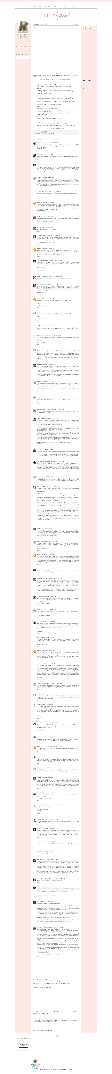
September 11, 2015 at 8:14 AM (46, 154)
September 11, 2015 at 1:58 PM (48, 528)
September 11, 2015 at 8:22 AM (55, 164)
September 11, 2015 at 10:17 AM (51, 284)
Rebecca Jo (39, 364)
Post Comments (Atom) (43, 1013)
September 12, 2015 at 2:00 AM (48, 694)
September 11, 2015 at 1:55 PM (53, 486)
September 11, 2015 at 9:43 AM (47, 248)
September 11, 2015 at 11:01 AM (47, 298)
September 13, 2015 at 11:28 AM (60, 804)
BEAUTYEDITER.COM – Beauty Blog (45, 804)
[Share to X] (43, 132)
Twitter (48, 981)
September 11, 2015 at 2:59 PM (47, 554)
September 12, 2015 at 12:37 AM (49, 663)
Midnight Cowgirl (40, 819)
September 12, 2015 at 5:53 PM (51, 736)
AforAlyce (39, 793)
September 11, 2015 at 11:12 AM (49, 325)
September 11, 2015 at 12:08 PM (57, 409)
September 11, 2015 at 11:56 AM (59, 396)
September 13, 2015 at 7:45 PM (48, 828)
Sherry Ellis (39, 828)
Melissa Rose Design (52, 1069)
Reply (38, 150)
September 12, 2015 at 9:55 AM (46, 704)
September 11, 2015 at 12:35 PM (46, 449)
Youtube (64, 983)
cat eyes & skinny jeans (42, 191)
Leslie (38, 449)
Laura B (38, 476)
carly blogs (43, 292)
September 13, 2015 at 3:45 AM (47, 767)
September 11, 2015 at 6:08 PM (51, 609)
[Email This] (41, 132)
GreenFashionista (40, 270)
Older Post (73, 1011)
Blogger (69, 1069)
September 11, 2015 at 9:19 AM (47, 216)
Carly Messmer (40, 284)
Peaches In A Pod (40, 148)
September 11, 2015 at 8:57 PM (47, 650)
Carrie (38, 704)
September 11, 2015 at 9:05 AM (47, 177)
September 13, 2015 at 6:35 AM (47, 777)
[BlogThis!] (42, 132)
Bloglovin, (48, 983)
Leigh (38, 851)
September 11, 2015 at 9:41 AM (54, 235)
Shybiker (39, 216)
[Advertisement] (56, 999)
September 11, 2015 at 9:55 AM (55, 260)
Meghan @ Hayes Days (42, 746)
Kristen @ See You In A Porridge (44, 927)
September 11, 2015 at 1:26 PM (47, 476)
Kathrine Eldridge (40, 609)
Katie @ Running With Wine (43, 164)
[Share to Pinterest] (46, 132)
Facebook (39, 810)
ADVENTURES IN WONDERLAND (44, 798)
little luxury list (40, 886)
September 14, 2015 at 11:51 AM (50, 886)
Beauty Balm (40, 568)
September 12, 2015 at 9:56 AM (51, 722)
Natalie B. (39, 694)
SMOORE (39, 777)
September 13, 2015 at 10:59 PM (46, 851)
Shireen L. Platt (40, 541)
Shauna (38, 298)
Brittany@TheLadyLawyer (42, 276)
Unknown (39, 177)
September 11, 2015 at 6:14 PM (48, 621)
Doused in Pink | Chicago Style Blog (44, 396)
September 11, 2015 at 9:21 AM (46, 227)
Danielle (38, 637)
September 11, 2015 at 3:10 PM (49, 568)
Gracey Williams (40, 722)
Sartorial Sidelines (45, 603)
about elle (42, 133)
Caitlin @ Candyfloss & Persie (43, 409)
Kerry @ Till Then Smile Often (43, 461)
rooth (38, 154)
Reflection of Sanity (45, 548)
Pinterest (55, 983)
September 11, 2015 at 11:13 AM (54, 335)
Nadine (38, 348)
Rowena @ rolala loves (42, 335)
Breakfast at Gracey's (41, 729)
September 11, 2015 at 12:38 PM (57, 461)
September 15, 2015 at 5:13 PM (46, 901)
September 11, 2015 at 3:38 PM (55, 578)
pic (56, 73)
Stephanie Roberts (41, 418)
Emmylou (39, 528)
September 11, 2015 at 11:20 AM (47, 348)
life (53, 133)
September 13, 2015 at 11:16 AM (48, 793)
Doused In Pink (40, 403)
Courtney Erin (40, 596)
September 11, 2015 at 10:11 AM (55, 276)
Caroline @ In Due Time (42, 235)
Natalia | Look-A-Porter (42, 486)
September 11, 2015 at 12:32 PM (52, 418)
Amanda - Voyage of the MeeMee (44, 878)
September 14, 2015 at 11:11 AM (51, 859)
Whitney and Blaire (41, 142)
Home (56, 1011)
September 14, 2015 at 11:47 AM (58, 878)
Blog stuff (49, 133)
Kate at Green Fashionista (42, 260)
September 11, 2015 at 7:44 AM (52, 142)
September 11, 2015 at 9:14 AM (47, 202)
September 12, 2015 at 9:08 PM (54, 746)
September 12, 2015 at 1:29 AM (55, 683)
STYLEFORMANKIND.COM (42, 809)
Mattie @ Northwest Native (43, 578)
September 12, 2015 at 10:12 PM (50, 756)
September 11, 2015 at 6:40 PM (47, 637)
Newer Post (39, 1011)
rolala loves (44, 342)
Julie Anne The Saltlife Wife (43, 683)
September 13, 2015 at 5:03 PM (51, 819)
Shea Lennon (40, 756)
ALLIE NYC (39, 621)
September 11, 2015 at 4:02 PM (49, 596)
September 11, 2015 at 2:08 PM (50, 541)
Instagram (39, 811)
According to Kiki (40, 859)
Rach (38, 901)
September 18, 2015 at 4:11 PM (57, 927)
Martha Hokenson (41, 736)
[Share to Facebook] (45, 132)
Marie (38, 227)
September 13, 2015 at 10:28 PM (49, 841)
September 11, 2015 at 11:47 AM (48, 381)
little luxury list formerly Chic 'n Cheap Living (46, 895)
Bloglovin (39, 813)
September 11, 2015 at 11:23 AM (49, 364)
